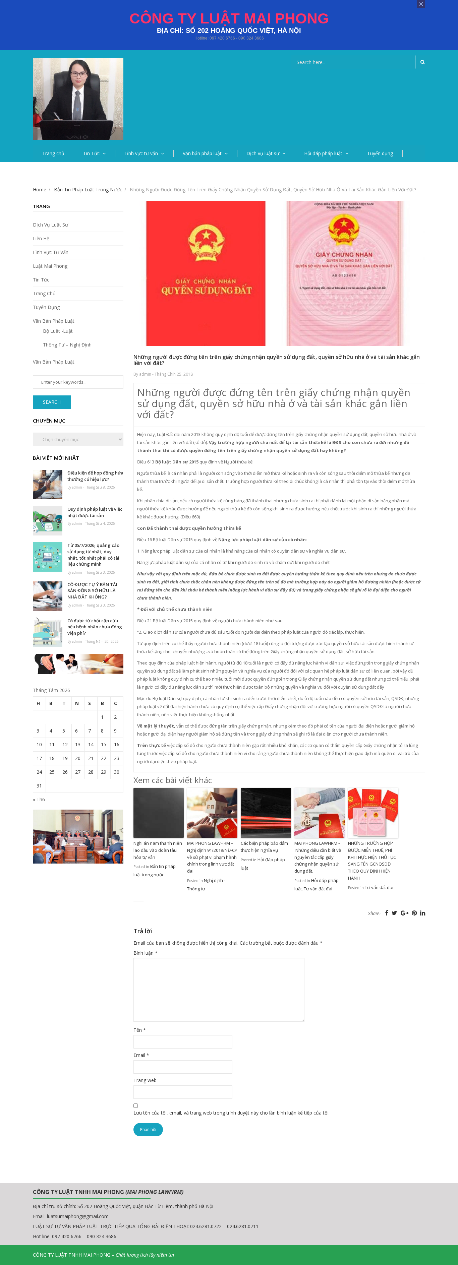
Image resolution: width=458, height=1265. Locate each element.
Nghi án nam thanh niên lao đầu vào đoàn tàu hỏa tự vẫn (157, 850)
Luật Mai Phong (50, 266)
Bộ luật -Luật (58, 331)
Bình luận (145, 953)
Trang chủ (53, 153)
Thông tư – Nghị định (67, 344)
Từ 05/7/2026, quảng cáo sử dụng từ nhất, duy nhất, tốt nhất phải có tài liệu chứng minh (93, 554)
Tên (139, 1030)
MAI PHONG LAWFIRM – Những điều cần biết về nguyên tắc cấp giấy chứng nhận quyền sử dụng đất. (317, 857)
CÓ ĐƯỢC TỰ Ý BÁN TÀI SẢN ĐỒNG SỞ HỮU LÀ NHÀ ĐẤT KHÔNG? (92, 590)
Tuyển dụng (380, 153)
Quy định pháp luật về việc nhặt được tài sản (94, 512)
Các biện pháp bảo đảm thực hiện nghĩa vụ (264, 846)
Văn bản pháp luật (202, 153)
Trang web (145, 1080)
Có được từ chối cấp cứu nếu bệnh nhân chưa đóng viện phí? (94, 627)
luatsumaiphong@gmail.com (78, 1216)
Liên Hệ (41, 238)
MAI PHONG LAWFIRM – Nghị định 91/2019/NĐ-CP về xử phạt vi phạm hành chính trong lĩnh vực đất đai (212, 857)
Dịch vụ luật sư (262, 153)
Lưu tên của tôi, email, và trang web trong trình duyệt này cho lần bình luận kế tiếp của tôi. (231, 1113)
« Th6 (39, 799)
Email (141, 1055)
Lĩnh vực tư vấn (141, 153)
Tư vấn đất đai (318, 889)
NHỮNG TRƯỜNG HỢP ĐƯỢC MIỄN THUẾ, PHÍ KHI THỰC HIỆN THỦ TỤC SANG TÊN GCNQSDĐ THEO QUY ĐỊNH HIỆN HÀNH (372, 860)
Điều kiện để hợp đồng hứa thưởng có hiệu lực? (95, 476)
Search (52, 402)
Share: (374, 913)
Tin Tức (91, 153)
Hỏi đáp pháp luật (323, 153)
